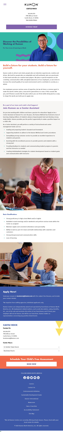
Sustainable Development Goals (31, 395)
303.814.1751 (31, 13)
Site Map (31, 413)
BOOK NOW (31, 364)
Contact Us (31, 387)
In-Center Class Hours (11, 347)
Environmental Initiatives (31, 391)
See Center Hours (31, 20)
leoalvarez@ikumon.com (24, 296)
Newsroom (31, 402)
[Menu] (5, 5)
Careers (31, 384)
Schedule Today (31, 27)
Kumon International (31, 398)
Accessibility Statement (31, 410)
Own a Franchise (31, 406)
